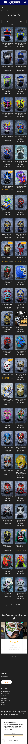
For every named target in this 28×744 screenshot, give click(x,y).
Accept (13, 733)
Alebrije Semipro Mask (7, 113)
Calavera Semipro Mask (7, 374)
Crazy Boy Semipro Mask (7, 570)
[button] (13, 656)
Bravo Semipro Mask (7, 304)
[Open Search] (2, 7)
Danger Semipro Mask (7, 593)
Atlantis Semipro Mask (7, 186)
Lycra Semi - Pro (8, 10)
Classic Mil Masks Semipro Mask (7, 545)
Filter (7, 21)
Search (3, 705)
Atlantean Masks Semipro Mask (21, 162)
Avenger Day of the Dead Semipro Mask (21, 187)
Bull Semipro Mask (20, 328)
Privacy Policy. (10, 729)
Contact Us (4, 698)
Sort (21, 21)
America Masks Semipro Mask (20, 137)
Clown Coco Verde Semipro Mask (20, 545)
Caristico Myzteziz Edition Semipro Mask (7, 400)
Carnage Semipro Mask (7, 497)
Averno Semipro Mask (7, 211)
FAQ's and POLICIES (6, 700)
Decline (13, 737)
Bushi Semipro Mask (20, 351)
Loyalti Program (5, 694)
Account (3, 702)
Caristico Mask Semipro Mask (20, 375)
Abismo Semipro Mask (7, 43)
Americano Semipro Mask (7, 162)
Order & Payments (5, 691)
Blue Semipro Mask (20, 281)
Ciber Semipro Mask (7, 520)
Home (2, 10)
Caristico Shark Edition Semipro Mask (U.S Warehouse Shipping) (20, 472)
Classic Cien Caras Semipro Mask (20, 521)
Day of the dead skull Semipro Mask (20, 594)
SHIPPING (3, 696)
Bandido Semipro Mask (20, 257)
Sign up (6, 682)
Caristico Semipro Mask (20, 399)
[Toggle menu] (2, 2)
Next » (19, 604)
